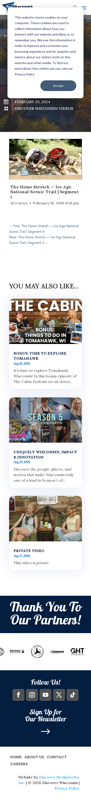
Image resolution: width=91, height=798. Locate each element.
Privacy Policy (67, 788)
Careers (19, 763)
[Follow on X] (59, 695)
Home (16, 756)
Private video (29, 550)
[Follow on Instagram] (32, 695)
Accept (58, 86)
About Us (34, 756)
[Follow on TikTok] (72, 695)
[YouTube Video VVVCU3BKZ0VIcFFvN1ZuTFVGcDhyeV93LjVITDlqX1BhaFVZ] (45, 159)
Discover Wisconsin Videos (44, 108)
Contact (57, 756)
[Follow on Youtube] (45, 695)
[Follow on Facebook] (18, 695)
